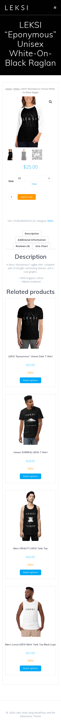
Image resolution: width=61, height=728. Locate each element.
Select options (30, 380)
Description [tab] (32, 233)
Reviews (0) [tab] (23, 246)
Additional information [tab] (32, 239)
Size (11, 181)
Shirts (16, 88)
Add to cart (27, 197)
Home (9, 88)
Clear (34, 184)
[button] (50, 102)
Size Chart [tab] (41, 246)
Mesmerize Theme (30, 716)
